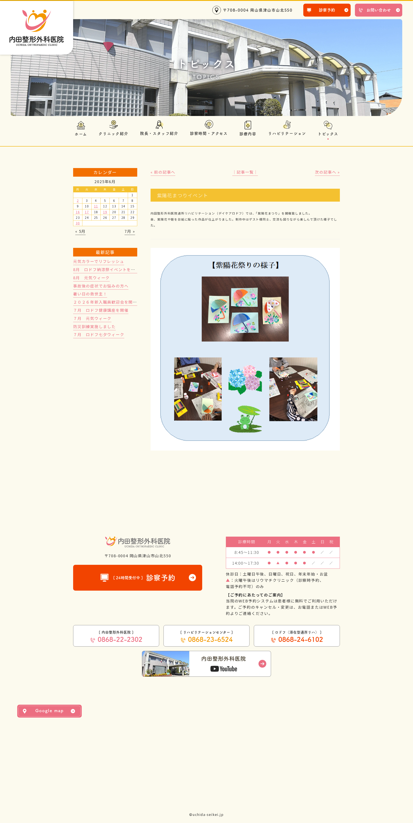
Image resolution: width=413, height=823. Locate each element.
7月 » (130, 231)
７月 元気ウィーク (92, 318)
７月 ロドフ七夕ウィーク (98, 334)
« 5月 (80, 231)
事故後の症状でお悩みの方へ (100, 286)
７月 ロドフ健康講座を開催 (100, 310)
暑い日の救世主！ (90, 293)
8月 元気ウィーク (91, 277)
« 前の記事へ (163, 172)
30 (78, 223)
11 (96, 206)
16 (78, 212)
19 (105, 212)
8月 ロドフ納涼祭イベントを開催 (106, 269)
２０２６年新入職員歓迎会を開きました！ (113, 302)
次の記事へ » (327, 172)
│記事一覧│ (245, 172)
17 (87, 212)
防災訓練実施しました (94, 326)
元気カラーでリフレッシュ (98, 261)
